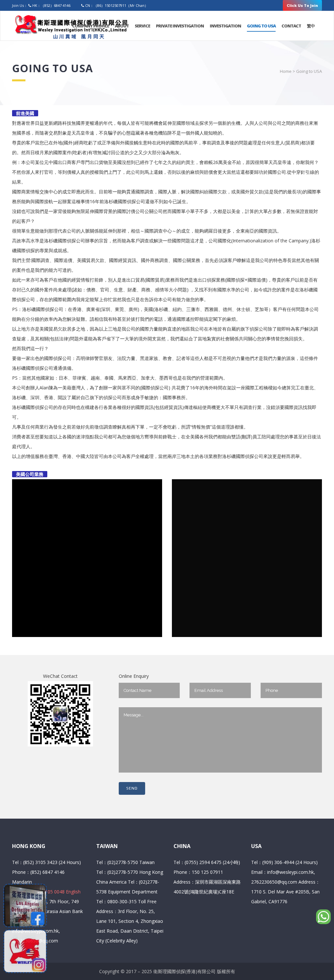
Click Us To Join (302, 5)
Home (286, 71)
